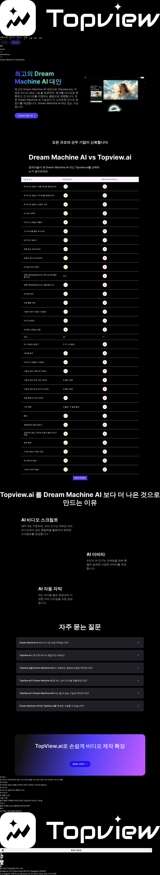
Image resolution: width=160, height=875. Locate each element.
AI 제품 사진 (5, 795)
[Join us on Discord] (80, 864)
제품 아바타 (17, 785)
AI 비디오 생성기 (6, 790)
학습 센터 (20, 806)
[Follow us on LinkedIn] (80, 856)
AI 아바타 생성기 (6, 785)
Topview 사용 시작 (25, 116)
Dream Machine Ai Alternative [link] (12, 60)
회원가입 (15, 42)
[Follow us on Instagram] (80, 859)
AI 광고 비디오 (20, 779)
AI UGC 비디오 (44, 779)
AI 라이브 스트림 (35, 800)
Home (2, 49)
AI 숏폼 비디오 (19, 790)
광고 (1, 800)
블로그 (2, 806)
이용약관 (17, 811)
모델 (25, 37)
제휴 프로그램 (10, 806)
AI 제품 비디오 (32, 779)
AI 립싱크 (43, 785)
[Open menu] (1, 46)
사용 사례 (4, 37)
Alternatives (5, 54)
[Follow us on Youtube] (80, 861)
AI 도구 (12, 37)
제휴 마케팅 (8, 800)
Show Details (80, 478)
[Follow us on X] (80, 853)
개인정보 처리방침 (7, 811)
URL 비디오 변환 (56, 779)
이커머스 (16, 800)
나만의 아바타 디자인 (30, 785)
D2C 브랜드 (24, 800)
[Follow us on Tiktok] (80, 866)
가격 (40, 38)
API (35, 38)
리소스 (19, 37)
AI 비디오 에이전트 (7, 779)
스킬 (30, 38)
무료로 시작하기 (78, 764)
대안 (25, 806)
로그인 (4, 42)
